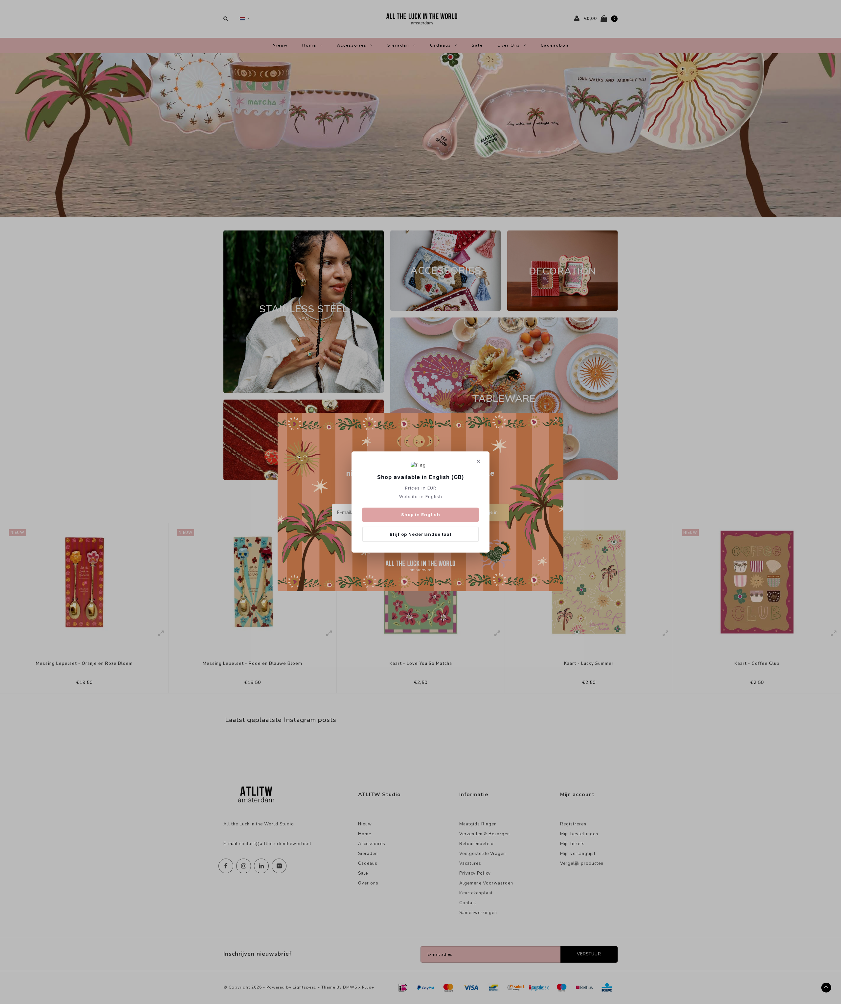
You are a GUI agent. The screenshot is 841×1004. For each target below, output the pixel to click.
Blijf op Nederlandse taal (420, 534)
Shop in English (420, 514)
